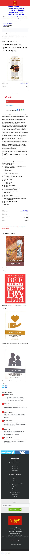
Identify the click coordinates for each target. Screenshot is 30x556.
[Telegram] (23, 110)
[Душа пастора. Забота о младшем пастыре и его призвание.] (15, 326)
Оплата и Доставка (15, 493)
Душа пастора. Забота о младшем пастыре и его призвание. (15, 343)
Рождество (15, 489)
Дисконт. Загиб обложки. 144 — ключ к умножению (13, 268)
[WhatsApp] (21, 110)
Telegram (18, 6)
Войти (4, 23)
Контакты (15, 471)
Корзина (5, 25)
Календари (15, 485)
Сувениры (15, 491)
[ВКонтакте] (17, 110)
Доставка (15, 465)
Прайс (15, 497)
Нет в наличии (9, 105)
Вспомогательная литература (15, 483)
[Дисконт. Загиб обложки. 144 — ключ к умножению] (15, 251)
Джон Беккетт (25, 82)
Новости (15, 461)
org (23, 8)
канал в (11, 6)
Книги (15, 487)
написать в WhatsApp (16, 10)
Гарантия (15, 469)
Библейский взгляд (24, 83)
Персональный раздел (15, 544)
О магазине (15, 467)
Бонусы (15, 481)
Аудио (15, 477)
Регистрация (9, 23)
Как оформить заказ (15, 463)
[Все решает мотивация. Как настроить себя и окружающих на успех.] (15, 288)
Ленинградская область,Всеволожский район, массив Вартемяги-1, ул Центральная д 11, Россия (15, 17)
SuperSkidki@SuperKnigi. (17, 8)
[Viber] (19, 110)
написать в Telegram (16, 14)
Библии (15, 479)
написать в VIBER (16, 12)
